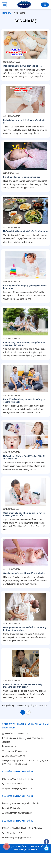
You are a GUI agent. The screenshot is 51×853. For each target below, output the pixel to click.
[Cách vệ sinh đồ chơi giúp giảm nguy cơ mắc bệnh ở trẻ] (25, 264)
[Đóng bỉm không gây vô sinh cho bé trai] (25, 45)
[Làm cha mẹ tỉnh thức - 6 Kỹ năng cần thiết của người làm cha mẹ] (25, 321)
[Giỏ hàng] (45, 5)
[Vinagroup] (25, 4)
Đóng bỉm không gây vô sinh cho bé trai (22, 66)
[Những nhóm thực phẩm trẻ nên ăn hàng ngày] (25, 210)
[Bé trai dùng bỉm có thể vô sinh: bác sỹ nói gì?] (25, 99)
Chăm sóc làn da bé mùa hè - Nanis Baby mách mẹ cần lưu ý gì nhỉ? (22, 685)
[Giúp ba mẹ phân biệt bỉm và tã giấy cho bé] (25, 552)
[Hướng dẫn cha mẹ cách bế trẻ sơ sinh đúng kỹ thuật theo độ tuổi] (25, 606)
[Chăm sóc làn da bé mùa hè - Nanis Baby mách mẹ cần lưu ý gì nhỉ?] (25, 663)
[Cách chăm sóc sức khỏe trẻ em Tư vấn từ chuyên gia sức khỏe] (25, 492)
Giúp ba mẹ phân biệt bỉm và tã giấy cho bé (24, 573)
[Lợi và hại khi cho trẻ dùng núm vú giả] (25, 156)
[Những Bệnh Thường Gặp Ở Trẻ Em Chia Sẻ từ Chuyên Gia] (25, 435)
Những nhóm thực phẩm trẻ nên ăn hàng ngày (25, 231)
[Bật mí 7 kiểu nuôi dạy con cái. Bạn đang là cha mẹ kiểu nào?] (25, 378)
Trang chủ (6, 13)
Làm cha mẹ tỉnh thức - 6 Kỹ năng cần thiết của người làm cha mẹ (24, 343)
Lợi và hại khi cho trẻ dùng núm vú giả (21, 177)
